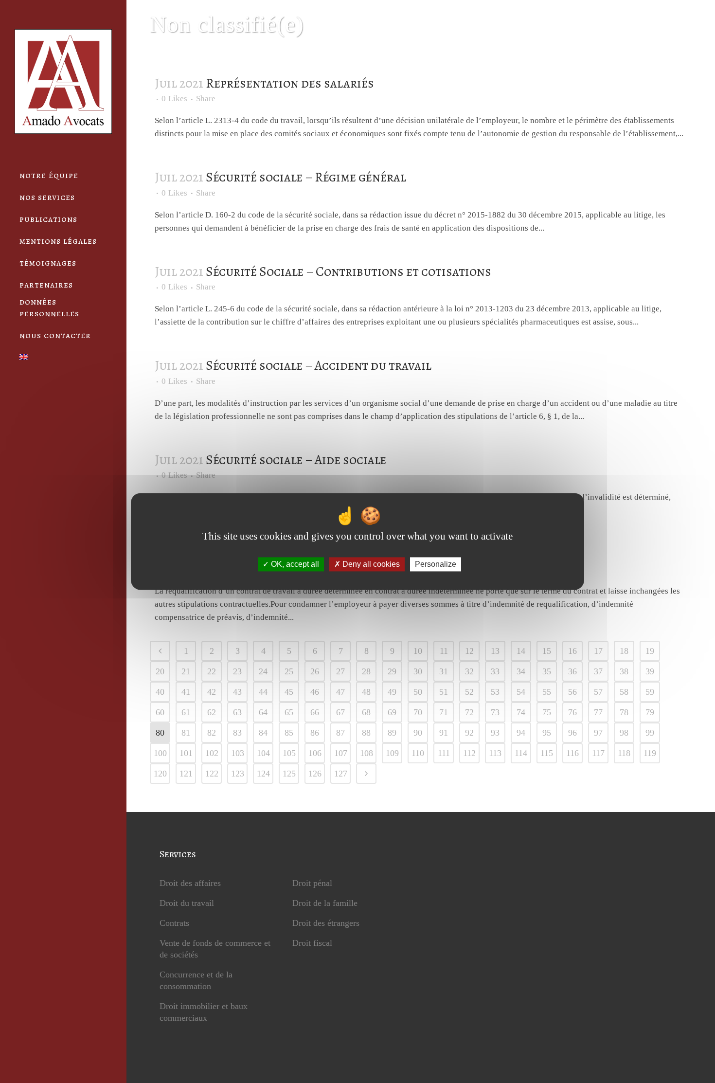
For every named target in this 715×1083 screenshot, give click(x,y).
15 (546, 651)
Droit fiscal (312, 943)
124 (263, 773)
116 (572, 753)
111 (444, 753)
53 (495, 692)
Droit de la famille (325, 903)
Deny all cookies (370, 564)
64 (263, 712)
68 (366, 712)
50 (417, 692)
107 (340, 753)
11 (444, 651)
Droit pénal (312, 883)
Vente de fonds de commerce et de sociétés (215, 948)
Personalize (435, 564)
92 (469, 733)
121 (186, 773)
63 (237, 712)
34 (521, 671)
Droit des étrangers (325, 923)
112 (469, 753)
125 (289, 773)
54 (521, 692)
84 (263, 733)
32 (469, 671)
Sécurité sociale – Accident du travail (318, 365)
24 (263, 671)
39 (649, 671)
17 (598, 651)
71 (443, 712)
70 (417, 712)
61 (185, 712)
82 (211, 733)
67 (340, 712)
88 (366, 733)
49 (392, 692)
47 (340, 692)
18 (624, 651)
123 (237, 773)
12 (469, 651)
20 (160, 671)
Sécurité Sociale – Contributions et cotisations (348, 271)
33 (495, 671)
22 (211, 671)
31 (443, 671)
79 (649, 712)
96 (572, 733)
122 (211, 773)
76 (572, 712)
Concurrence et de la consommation (196, 980)
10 (417, 651)
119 (650, 753)
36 (572, 671)
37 (598, 671)
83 (237, 733)
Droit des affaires (190, 883)
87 (340, 733)
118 (624, 753)
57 (598, 692)
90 (417, 733)
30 (417, 671)
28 (366, 671)
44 (263, 692)
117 (598, 753)
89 (392, 733)
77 (598, 712)
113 (495, 753)
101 (186, 753)
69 (392, 712)
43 (237, 692)
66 (314, 712)
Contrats (174, 923)
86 (314, 733)
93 (495, 733)
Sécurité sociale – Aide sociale (296, 460)
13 (495, 651)
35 (546, 671)
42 (211, 692)
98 (624, 733)
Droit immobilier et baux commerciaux (204, 1012)
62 (211, 712)
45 (289, 692)
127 (340, 773)
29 (392, 671)
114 (521, 753)
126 (315, 773)
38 (624, 671)
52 (469, 692)
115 (546, 753)
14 (521, 651)
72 (469, 712)
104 (263, 753)
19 (649, 651)
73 (495, 712)
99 (649, 733)
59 (649, 692)
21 (185, 671)
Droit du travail (187, 903)
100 (160, 753)
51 (443, 692)
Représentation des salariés (290, 83)
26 (314, 671)
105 (289, 753)
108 (366, 753)
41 (185, 692)
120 (160, 773)
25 (289, 671)
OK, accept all (294, 564)
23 (237, 671)
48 (366, 692)
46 (314, 692)
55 (546, 692)
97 (598, 733)
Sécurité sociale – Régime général (306, 177)
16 (572, 651)
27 (340, 671)
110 (417, 753)
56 (572, 692)
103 (237, 753)
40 (160, 692)
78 (624, 712)
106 (315, 753)
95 (546, 733)
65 (289, 712)
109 (392, 753)
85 (289, 733)
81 (185, 733)
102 (211, 753)
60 (160, 712)
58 (624, 692)
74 (521, 712)
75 (546, 712)
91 (443, 733)
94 (521, 733)
